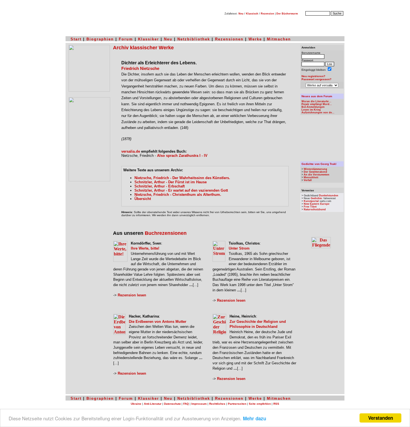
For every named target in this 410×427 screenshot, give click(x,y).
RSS (276, 403)
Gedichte (316, 198)
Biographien (100, 39)
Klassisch (252, 13)
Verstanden (380, 417)
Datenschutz (172, 403)
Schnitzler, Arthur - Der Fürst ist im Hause (170, 182)
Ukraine (136, 403)
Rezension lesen (132, 295)
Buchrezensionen (166, 233)
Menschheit (311, 177)
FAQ (186, 403)
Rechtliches (217, 403)
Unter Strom (239, 248)
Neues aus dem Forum (317, 96)
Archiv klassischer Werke (143, 47)
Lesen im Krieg (311, 109)
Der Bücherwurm (287, 13)
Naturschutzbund (315, 209)
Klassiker (148, 39)
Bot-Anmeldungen (313, 107)
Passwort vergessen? (316, 79)
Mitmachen (279, 39)
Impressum (199, 403)
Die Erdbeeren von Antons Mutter (157, 321)
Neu (240, 13)
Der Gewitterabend (315, 171)
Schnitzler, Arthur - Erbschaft (159, 186)
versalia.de (130, 151)
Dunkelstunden (328, 195)
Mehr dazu (254, 418)
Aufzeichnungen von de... (318, 112)
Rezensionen (229, 39)
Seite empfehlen (260, 403)
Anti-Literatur (152, 403)
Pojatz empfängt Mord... (317, 104)
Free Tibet (310, 206)
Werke (255, 39)
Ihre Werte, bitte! (145, 248)
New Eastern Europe (316, 203)
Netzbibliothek (193, 39)
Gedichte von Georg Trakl (319, 163)
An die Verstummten (316, 174)
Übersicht (142, 199)
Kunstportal (311, 201)
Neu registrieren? (313, 76)
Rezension (267, 13)
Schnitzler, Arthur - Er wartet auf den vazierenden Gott (181, 190)
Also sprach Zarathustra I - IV (182, 155)
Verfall (308, 180)
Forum (126, 39)
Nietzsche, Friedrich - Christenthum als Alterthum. (177, 194)
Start (76, 39)
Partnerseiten (237, 403)
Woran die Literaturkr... (316, 101)
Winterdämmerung (315, 169)
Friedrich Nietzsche (140, 68)
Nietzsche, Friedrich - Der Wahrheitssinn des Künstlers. (182, 178)
